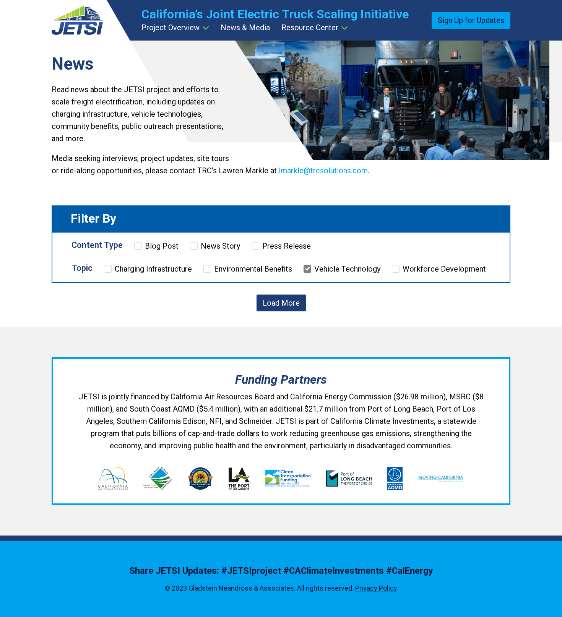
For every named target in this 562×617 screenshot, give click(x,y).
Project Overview (170, 27)
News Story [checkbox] (220, 246)
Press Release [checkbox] (286, 246)
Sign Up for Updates (471, 20)
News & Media (245, 27)
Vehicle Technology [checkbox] (347, 268)
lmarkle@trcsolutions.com (323, 170)
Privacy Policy (376, 588)
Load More (281, 303)
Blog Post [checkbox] (162, 246)
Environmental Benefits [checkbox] (253, 268)
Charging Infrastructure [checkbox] (153, 268)
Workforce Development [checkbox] (444, 268)
